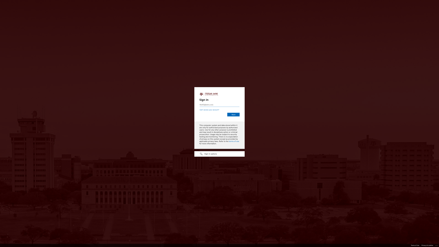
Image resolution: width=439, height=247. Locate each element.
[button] (219, 154)
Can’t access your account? (209, 110)
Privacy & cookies (427, 245)
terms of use (234, 141)
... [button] (436, 245)
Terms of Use (415, 245)
